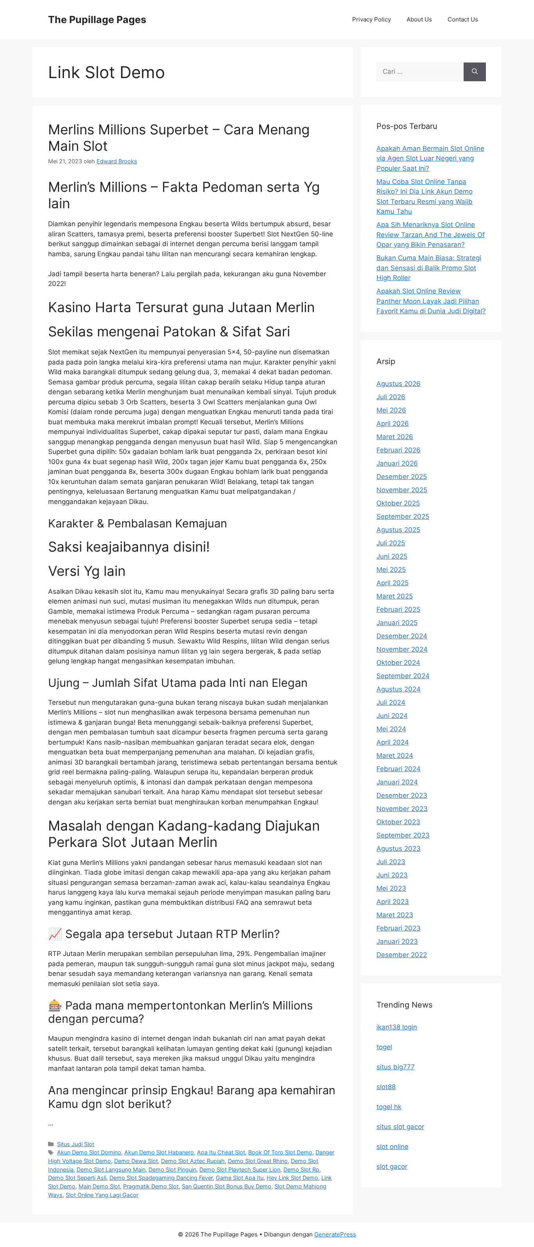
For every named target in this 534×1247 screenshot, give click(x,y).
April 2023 (392, 902)
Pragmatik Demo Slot (151, 1186)
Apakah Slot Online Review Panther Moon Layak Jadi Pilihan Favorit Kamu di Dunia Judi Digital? (431, 301)
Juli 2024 (390, 702)
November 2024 (402, 649)
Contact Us (463, 19)
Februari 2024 (398, 769)
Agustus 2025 (398, 530)
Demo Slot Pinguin (172, 1169)
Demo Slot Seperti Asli (77, 1177)
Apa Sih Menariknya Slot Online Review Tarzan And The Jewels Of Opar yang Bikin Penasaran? (430, 234)
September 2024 (403, 676)
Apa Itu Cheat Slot (221, 1152)
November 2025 (401, 490)
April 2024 (392, 742)
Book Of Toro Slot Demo (280, 1152)
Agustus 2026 (398, 384)
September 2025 (402, 516)
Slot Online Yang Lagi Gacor (102, 1195)
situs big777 (395, 1067)
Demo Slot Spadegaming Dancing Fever (161, 1177)
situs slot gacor (400, 1127)
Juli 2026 (390, 397)
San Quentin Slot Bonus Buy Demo (226, 1186)
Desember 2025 (401, 477)
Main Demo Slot (99, 1186)
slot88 (386, 1087)
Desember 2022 (401, 955)
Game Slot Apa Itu (239, 1177)
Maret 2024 (394, 755)
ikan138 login (396, 1027)
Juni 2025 (391, 556)
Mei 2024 (391, 729)
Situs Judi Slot (75, 1144)
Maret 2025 (394, 596)
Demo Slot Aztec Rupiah (193, 1161)
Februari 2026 (398, 450)
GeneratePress (335, 1234)
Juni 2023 (392, 875)
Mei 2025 (391, 569)
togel (384, 1047)
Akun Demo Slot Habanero (159, 1152)
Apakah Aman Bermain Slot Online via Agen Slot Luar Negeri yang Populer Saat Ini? (430, 158)
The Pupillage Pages (97, 19)
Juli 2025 (390, 543)
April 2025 (392, 583)
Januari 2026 (397, 463)
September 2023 (403, 835)
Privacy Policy (371, 19)
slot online (392, 1147)
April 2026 (392, 423)
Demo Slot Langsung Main (111, 1169)
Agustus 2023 (398, 848)
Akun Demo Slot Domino (89, 1152)
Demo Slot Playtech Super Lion (239, 1169)
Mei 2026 (391, 410)
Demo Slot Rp (301, 1169)
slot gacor (391, 1166)
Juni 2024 (392, 716)
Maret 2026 (394, 437)
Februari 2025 (398, 609)
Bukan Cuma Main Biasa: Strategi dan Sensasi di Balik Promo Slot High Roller (428, 268)
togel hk (388, 1107)
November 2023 (402, 809)
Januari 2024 (397, 782)
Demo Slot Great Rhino (258, 1161)
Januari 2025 (397, 623)
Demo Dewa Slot (136, 1161)
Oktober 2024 (398, 662)
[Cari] (475, 72)
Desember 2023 (401, 795)
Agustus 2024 (398, 689)
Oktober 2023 (398, 822)
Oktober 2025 (398, 503)
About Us (419, 19)
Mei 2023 (391, 888)
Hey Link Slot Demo (292, 1177)
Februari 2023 (398, 928)
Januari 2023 (397, 941)
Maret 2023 (394, 915)
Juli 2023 (390, 862)
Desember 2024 (401, 636)
